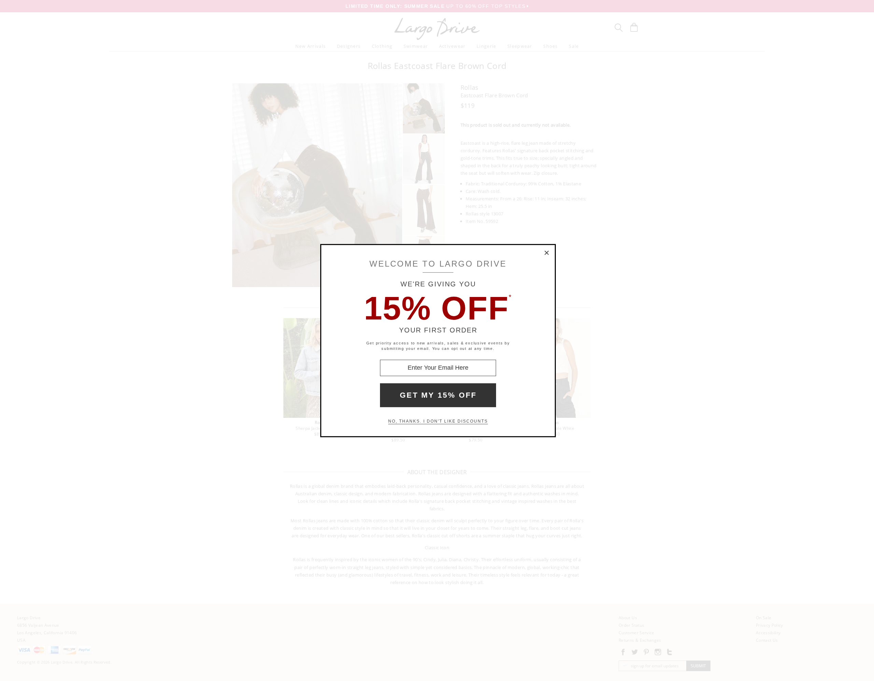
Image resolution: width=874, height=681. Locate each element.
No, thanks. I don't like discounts (438, 421)
